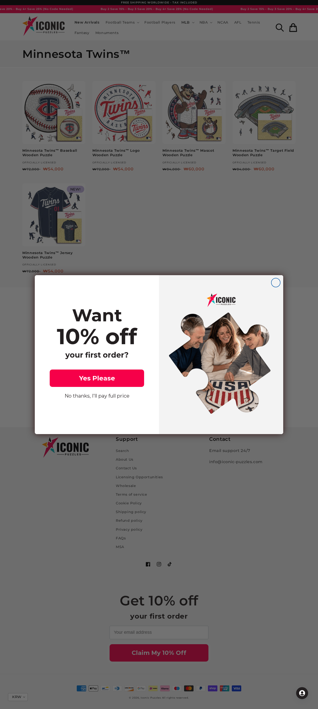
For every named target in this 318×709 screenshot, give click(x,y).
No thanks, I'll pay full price (97, 396)
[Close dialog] (275, 282)
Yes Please (97, 378)
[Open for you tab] (302, 693)
